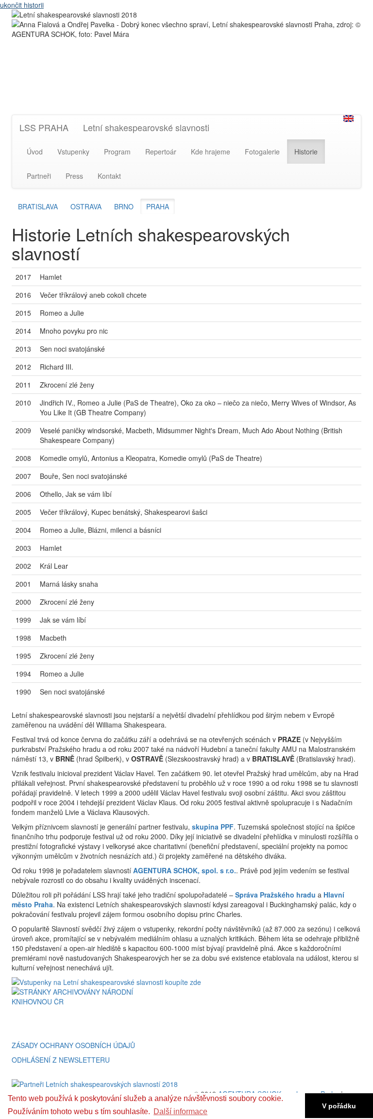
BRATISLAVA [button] (38, 206)
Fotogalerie (262, 151)
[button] (348, 118)
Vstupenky (73, 151)
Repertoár (160, 151)
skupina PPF (213, 826)
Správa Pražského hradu (275, 894)
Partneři (39, 176)
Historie (306, 151)
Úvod (35, 151)
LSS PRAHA (43, 127)
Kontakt (109, 176)
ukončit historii (22, 5)
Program (117, 151)
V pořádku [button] (339, 1106)
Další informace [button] (180, 1111)
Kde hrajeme (210, 151)
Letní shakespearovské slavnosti (146, 127)
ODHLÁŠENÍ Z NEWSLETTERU (61, 1060)
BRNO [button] (124, 206)
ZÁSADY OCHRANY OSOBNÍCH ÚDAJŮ (73, 1045)
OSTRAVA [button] (86, 206)
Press (74, 176)
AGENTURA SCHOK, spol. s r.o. (184, 870)
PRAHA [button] (157, 206)
